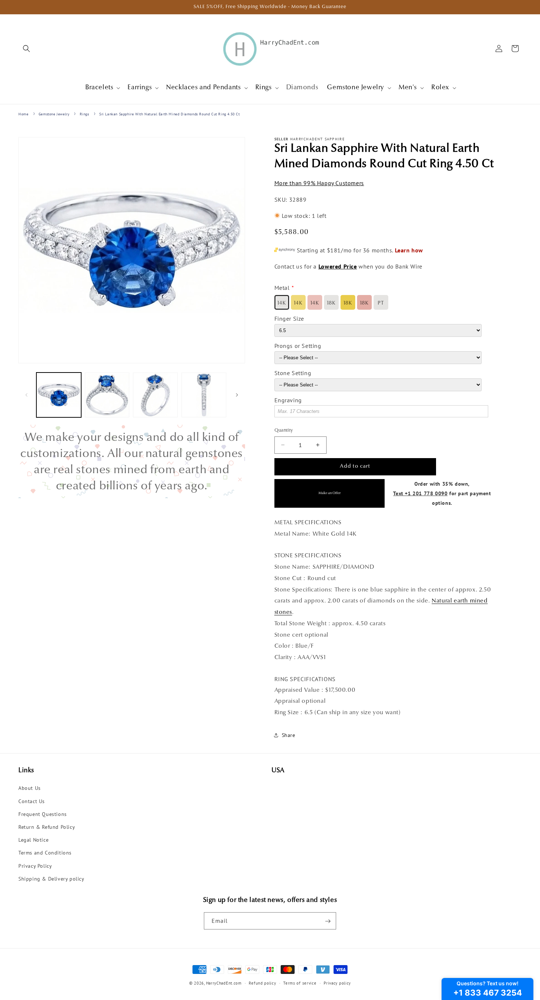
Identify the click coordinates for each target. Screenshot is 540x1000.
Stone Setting (293, 372)
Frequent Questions (42, 814)
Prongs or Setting (297, 345)
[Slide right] (237, 395)
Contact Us (31, 801)
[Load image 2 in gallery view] (107, 395)
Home (23, 114)
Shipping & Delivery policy (51, 878)
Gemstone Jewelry (54, 114)
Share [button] (288, 735)
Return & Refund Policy (46, 827)
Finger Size (289, 318)
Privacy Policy (35, 866)
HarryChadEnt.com (224, 983)
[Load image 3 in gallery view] (155, 395)
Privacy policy (337, 982)
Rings (84, 114)
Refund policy (262, 982)
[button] (26, 48)
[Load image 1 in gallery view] (58, 395)
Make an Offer (329, 493)
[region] (131, 461)
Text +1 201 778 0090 (420, 492)
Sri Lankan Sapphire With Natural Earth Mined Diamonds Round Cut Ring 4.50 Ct (169, 114)
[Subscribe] (328, 921)
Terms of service (299, 982)
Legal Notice (33, 840)
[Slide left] (26, 395)
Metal (282, 287)
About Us (29, 788)
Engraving (288, 399)
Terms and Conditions (45, 853)
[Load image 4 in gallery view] (203, 395)
